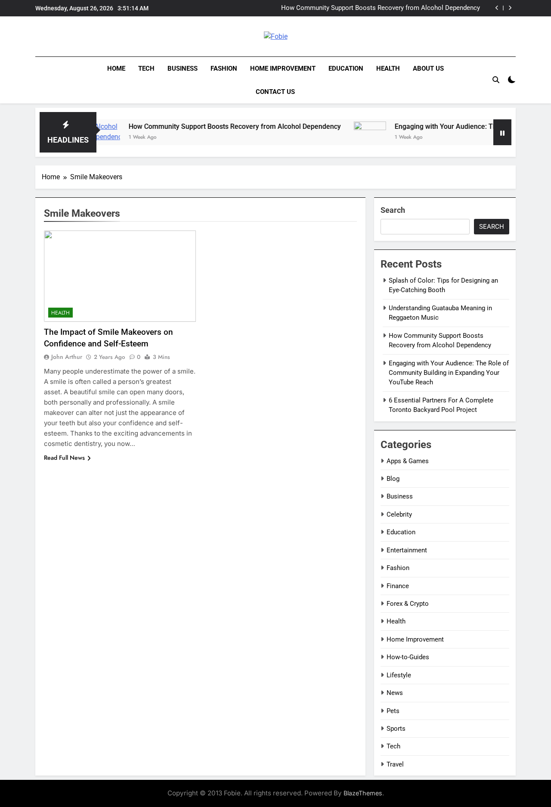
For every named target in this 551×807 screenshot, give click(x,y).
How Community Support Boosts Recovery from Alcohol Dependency (217, 126)
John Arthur (66, 356)
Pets (393, 711)
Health (388, 68)
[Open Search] (495, 79)
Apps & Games (408, 461)
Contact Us (275, 92)
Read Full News (64, 457)
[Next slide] (510, 8)
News (395, 693)
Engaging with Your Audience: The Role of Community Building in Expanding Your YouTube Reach (387, 9)
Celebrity (399, 514)
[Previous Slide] (497, 8)
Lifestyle (399, 675)
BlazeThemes (363, 793)
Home (116, 68)
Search (393, 210)
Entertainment (407, 550)
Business (182, 68)
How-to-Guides (408, 657)
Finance (398, 586)
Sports (396, 728)
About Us (428, 68)
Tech (146, 68)
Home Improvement (283, 68)
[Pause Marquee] (502, 132)
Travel (395, 764)
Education (345, 68)
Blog (393, 479)
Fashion (223, 68)
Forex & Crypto (408, 604)
